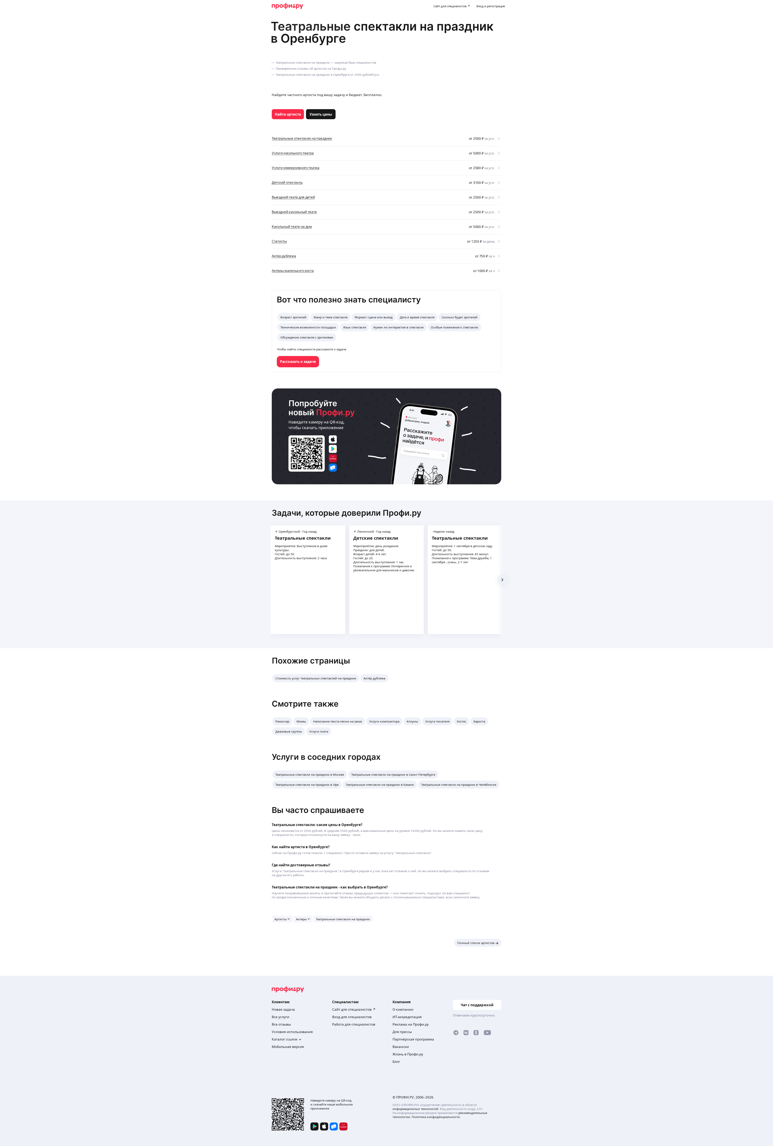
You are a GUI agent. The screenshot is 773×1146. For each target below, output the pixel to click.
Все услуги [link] (280, 1017)
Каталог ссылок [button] (285, 1039)
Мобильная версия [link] (288, 1046)
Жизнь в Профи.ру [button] (408, 1054)
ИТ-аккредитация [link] (407, 1017)
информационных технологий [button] (415, 1109)
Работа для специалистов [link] (353, 1024)
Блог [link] (396, 1061)
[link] (288, 114)
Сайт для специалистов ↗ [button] (354, 1009)
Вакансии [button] (401, 1046)
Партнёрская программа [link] (413, 1039)
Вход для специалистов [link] (352, 1017)
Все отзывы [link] (281, 1024)
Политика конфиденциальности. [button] (436, 1117)
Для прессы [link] (402, 1031)
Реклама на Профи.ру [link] (411, 1024)
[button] (315, 678)
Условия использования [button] (292, 1031)
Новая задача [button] (283, 1009)
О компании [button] (403, 1009)
